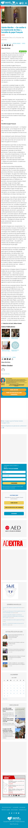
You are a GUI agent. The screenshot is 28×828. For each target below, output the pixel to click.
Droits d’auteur (14, 809)
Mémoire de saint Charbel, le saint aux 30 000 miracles (16, 643)
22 (23, 690)
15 (23, 688)
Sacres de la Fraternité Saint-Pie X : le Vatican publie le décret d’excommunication (16, 636)
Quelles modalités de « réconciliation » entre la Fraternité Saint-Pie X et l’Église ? (16, 663)
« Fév (4, 699)
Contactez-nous (22, 809)
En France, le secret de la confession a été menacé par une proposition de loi (16, 650)
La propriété (15, 807)
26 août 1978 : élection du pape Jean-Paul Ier (12, 607)
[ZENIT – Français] (8, 2)
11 (10, 688)
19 (14, 690)
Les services (22, 807)
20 (17, 690)
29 (23, 693)
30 (4, 695)
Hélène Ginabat (17, 43)
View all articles (5, 374)
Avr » (6, 699)
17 (7, 690)
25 (10, 693)
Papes (2, 7)
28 (20, 693)
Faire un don (14, 389)
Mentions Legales (6, 809)
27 (17, 693)
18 (10, 690)
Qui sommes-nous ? (7, 807)
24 (7, 693)
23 (4, 693)
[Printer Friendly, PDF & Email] (23, 51)
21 (20, 690)
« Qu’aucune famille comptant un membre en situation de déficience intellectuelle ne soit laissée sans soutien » (13, 616)
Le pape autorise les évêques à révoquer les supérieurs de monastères (16, 657)
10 (7, 688)
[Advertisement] (14, 409)
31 (7, 695)
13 (17, 688)
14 (20, 688)
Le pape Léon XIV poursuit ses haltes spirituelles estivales (8, 730)
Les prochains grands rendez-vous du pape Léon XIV (8, 720)
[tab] (8, 777)
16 (4, 690)
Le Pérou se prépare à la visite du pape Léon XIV (13, 619)
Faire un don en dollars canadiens (14, 393)
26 (14, 693)
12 (14, 688)
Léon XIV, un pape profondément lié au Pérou (8, 710)
